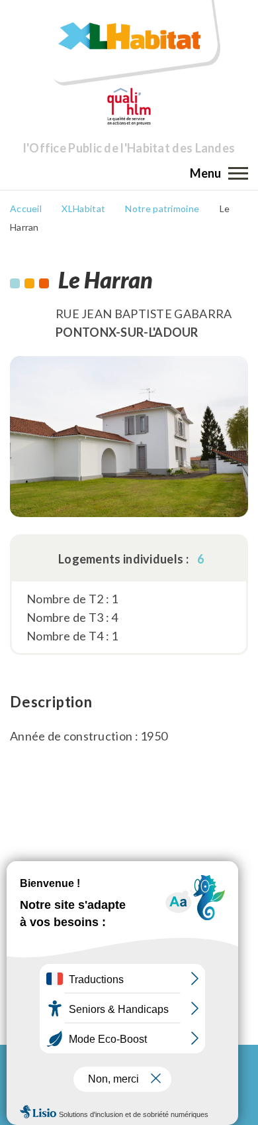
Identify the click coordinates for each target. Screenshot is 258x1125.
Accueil (26, 208)
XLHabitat (83, 208)
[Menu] (238, 173)
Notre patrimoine (162, 208)
